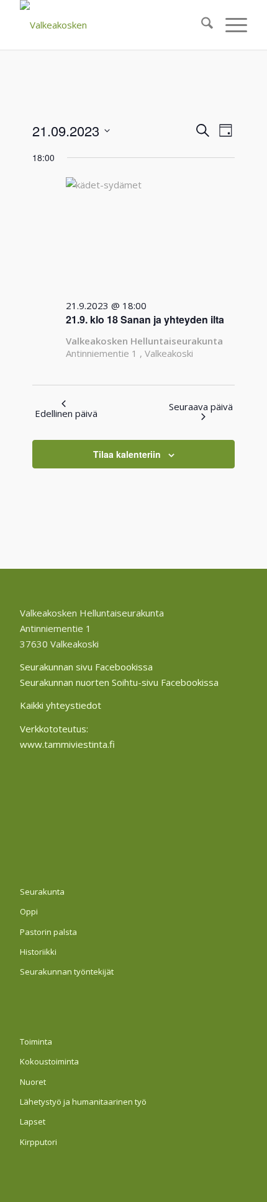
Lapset (32, 1121)
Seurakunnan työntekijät (67, 971)
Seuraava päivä (201, 406)
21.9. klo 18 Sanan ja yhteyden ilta (145, 319)
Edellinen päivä (66, 413)
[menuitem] (201, 25)
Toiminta (36, 1041)
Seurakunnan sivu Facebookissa (86, 666)
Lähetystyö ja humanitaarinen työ (83, 1101)
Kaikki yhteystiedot (60, 705)
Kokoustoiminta (49, 1061)
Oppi (29, 911)
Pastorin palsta (48, 931)
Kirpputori (38, 1141)
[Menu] (230, 25)
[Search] (201, 25)
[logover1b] (110, 25)
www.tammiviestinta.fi (67, 744)
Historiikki (38, 951)
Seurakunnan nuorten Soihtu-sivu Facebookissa (119, 682)
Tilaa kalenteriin (127, 454)
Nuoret (33, 1081)
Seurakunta (42, 891)
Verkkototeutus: (54, 728)
